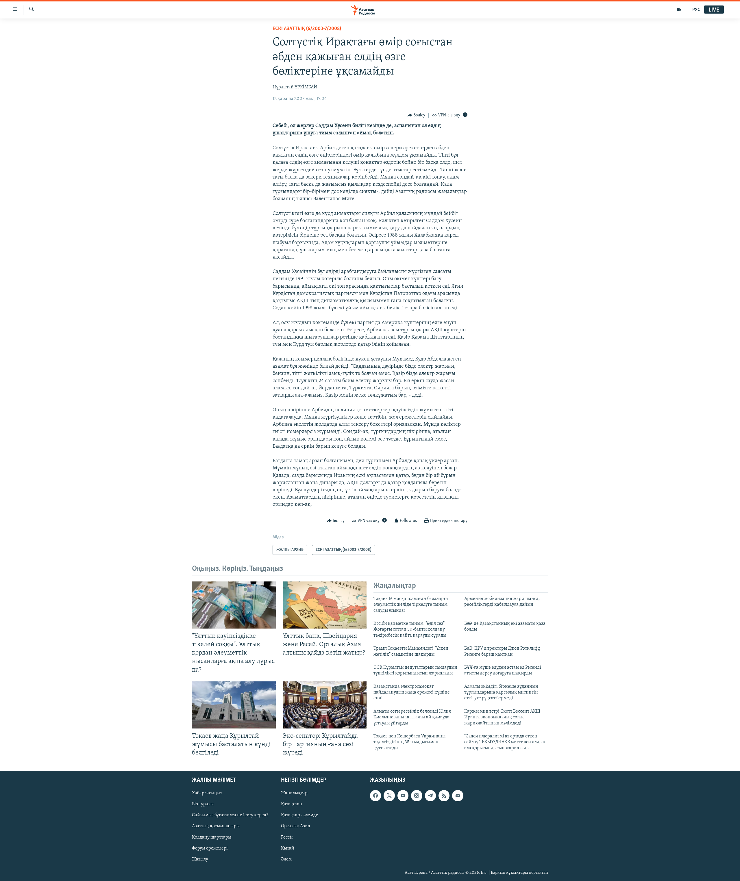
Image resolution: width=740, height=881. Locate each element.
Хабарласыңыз (207, 793)
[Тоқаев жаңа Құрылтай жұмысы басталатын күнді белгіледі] (234, 704)
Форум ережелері (210, 848)
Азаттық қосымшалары (216, 826)
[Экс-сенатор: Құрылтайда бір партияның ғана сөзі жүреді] (325, 704)
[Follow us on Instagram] (416, 795)
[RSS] (444, 795)
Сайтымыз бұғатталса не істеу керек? (230, 815)
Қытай (287, 848)
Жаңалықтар (294, 793)
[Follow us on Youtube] (402, 795)
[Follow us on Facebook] (375, 795)
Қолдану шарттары (211, 837)
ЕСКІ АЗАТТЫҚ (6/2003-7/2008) (307, 28)
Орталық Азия (295, 826)
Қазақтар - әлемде (299, 815)
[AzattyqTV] (679, 9)
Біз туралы (203, 804)
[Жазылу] (457, 795)
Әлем (286, 859)
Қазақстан (291, 804)
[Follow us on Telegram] (430, 795)
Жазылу (200, 859)
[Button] (417, 115)
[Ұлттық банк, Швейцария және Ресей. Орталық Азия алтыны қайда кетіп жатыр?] (325, 605)
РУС (696, 10)
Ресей (287, 837)
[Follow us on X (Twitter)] (389, 795)
